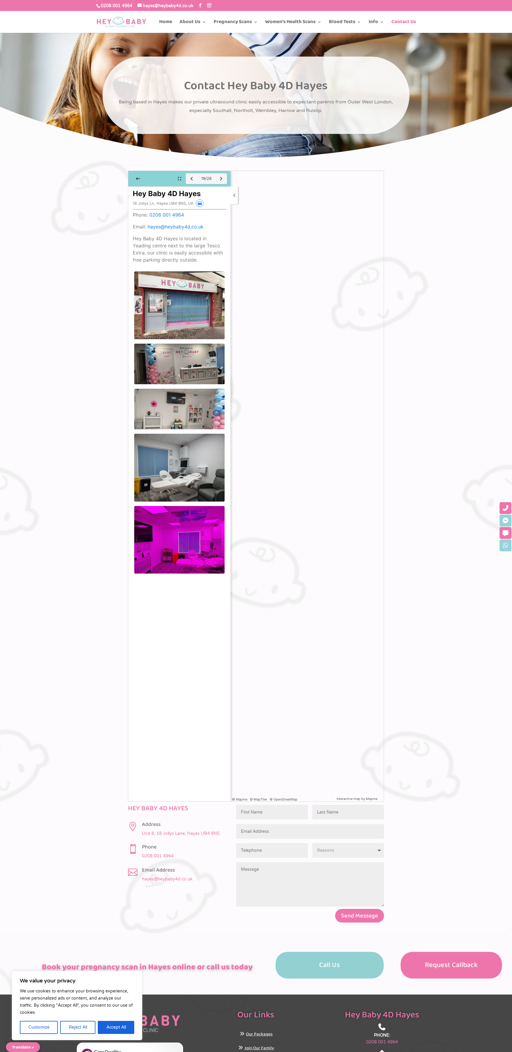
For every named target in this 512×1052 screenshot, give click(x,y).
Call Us (329, 965)
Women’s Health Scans (290, 23)
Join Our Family (259, 1048)
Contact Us (403, 23)
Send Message (359, 915)
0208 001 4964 (116, 5)
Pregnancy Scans (233, 23)
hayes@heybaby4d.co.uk (167, 879)
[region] (77, 1005)
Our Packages (259, 1034)
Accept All (116, 1027)
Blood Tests (342, 23)
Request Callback (451, 965)
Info (373, 23)
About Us (190, 23)
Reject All (78, 1027)
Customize (38, 1027)
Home (165, 23)
